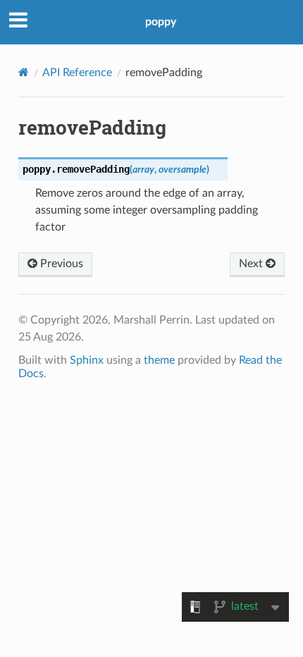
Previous (60, 263)
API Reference (77, 72)
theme (159, 360)
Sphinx (87, 360)
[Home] (23, 72)
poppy (160, 21)
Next (252, 263)
